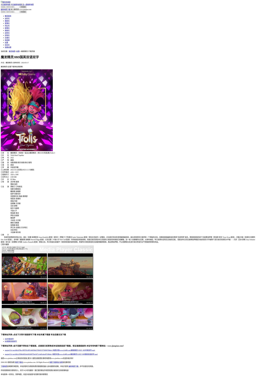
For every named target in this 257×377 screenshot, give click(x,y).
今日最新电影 (5, 4)
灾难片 (7, 38)
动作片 (7, 18)
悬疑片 (7, 30)
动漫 (6, 42)
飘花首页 (8, 16)
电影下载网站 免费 (56, 362)
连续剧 (7, 40)
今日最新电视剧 (16, 4)
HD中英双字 (9, 339)
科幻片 (7, 25)
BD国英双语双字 (11, 341)
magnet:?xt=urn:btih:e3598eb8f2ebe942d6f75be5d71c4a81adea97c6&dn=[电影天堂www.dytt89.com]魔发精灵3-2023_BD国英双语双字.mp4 (51, 354)
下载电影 (4, 366)
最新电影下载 (5, 9)
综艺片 (7, 45)
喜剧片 (7, 21)
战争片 (7, 33)
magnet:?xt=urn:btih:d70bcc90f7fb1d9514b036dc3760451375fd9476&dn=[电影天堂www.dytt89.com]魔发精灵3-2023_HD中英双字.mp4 (50, 350)
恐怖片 (7, 35)
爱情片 (7, 23)
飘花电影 (12, 51)
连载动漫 (8, 47)
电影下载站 (19, 362)
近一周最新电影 (28, 4)
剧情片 (7, 28)
